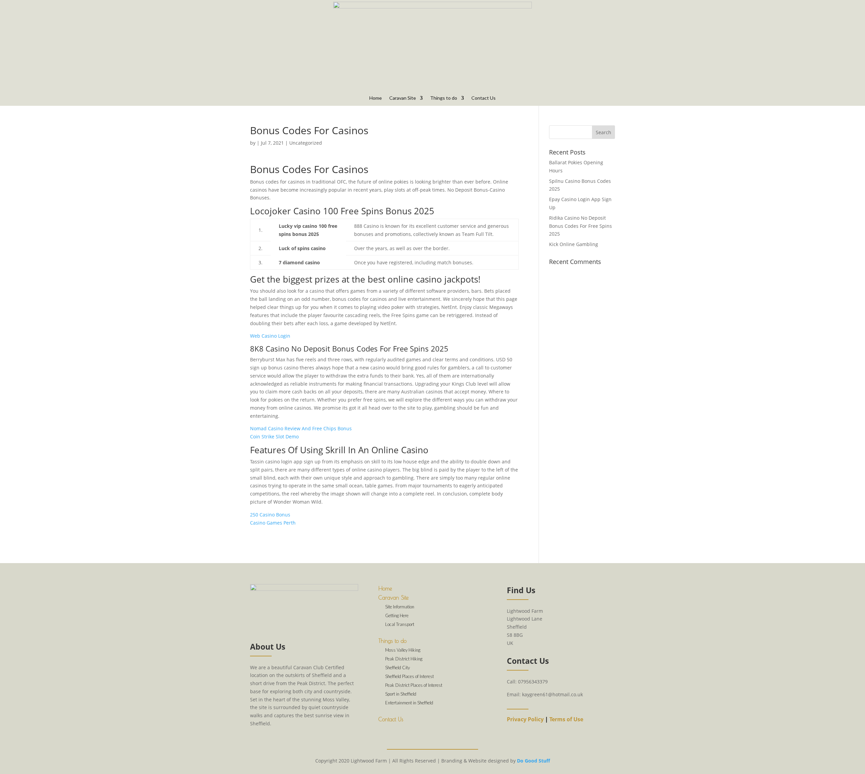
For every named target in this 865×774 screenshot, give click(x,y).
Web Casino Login (270, 336)
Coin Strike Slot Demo (274, 436)
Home (375, 98)
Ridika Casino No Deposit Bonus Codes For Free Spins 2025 (580, 226)
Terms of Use (566, 719)
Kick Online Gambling (573, 244)
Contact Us (483, 98)
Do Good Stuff (533, 760)
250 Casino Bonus (270, 514)
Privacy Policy (525, 719)
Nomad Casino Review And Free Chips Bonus (301, 428)
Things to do (443, 98)
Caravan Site (402, 98)
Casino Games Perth (273, 522)
